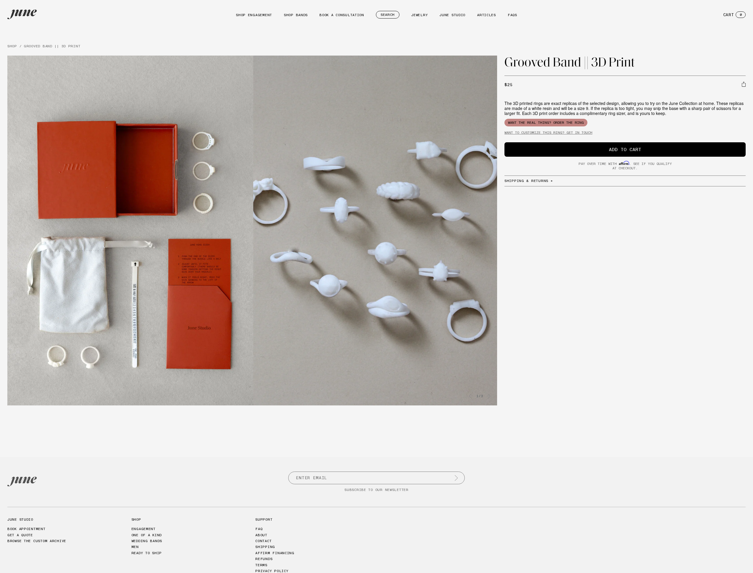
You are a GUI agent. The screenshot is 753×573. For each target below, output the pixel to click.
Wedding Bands (146, 541)
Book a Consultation (341, 15)
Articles (486, 15)
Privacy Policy (271, 571)
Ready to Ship (146, 553)
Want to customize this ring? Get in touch (548, 132)
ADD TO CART (625, 149)
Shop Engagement (254, 15)
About (261, 535)
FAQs (512, 15)
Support (263, 519)
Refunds (263, 559)
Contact (263, 541)
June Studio (452, 15)
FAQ (258, 529)
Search (388, 14)
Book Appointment (26, 529)
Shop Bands (296, 15)
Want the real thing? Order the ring (546, 122)
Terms (261, 565)
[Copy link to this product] (744, 84)
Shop (136, 519)
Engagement (143, 529)
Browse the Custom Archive (36, 541)
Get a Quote (20, 535)
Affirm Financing (274, 553)
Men (135, 547)
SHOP (12, 46)
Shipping (265, 547)
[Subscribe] (456, 478)
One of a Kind (146, 535)
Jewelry (419, 15)
